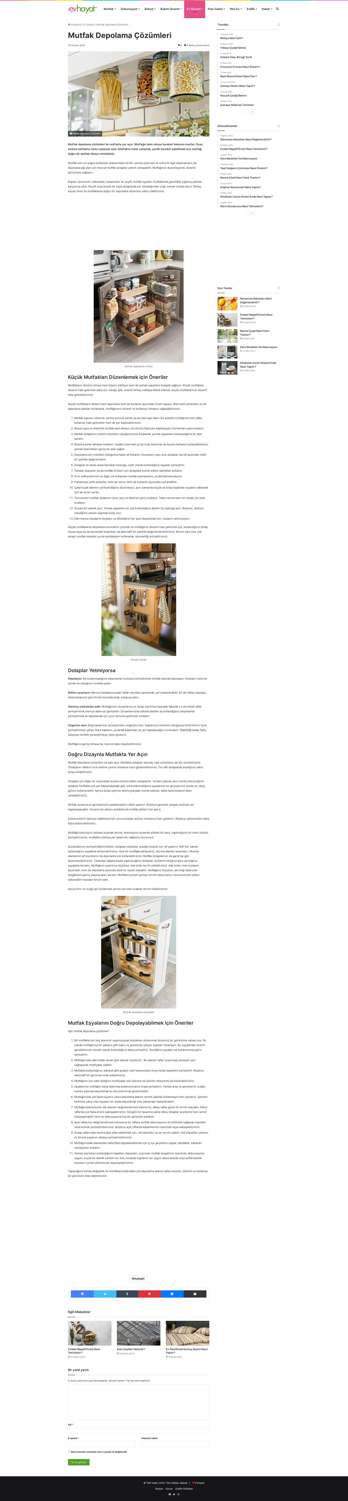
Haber (266, 9)
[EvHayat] (82, 9)
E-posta (73, 1438)
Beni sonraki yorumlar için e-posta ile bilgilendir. (99, 1451)
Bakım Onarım (170, 9)
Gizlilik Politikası (184, 1488)
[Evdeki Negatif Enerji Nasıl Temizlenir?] (89, 1333)
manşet (139, 1278)
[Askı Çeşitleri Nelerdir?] (138, 1333)
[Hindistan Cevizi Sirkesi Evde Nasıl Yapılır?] (227, 368)
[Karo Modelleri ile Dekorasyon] (227, 351)
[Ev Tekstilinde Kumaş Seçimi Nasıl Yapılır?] (187, 1333)
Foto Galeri (215, 9)
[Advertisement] (138, 223)
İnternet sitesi (150, 1438)
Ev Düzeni (194, 9)
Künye (169, 1488)
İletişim (159, 1488)
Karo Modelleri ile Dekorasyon (258, 347)
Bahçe (149, 9)
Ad (70, 1424)
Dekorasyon (129, 9)
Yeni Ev (235, 9)
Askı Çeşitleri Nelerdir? (131, 1349)
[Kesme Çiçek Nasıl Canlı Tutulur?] (227, 336)
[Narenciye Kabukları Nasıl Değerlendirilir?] (227, 303)
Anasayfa (75, 24)
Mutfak (109, 9)
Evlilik (251, 9)
